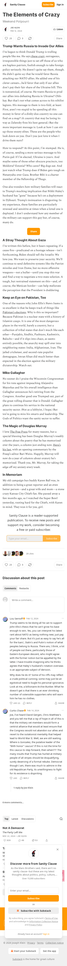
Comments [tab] (10, 588)
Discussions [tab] (27, 818)
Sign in (60, 4)
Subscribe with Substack (36, 910)
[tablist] (17, 588)
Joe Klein (15, 28)
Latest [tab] (15, 818)
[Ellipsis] (62, 618)
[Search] (61, 819)
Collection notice (55, 942)
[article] (33, 834)
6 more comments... (13, 802)
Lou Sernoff (16, 618)
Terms (40, 942)
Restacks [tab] (24, 588)
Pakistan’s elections (14, 312)
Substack (17, 959)
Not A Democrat (13, 828)
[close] (57, 849)
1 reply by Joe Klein (23, 787)
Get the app (49, 950)
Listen (60, 29)
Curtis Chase (17, 710)
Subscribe (48, 4)
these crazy (37, 56)
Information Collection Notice (43, 921)
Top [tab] (6, 818)
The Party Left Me (12, 832)
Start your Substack (25, 950)
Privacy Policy (35, 924)
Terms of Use (51, 918)
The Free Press (19, 432)
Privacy (31, 942)
